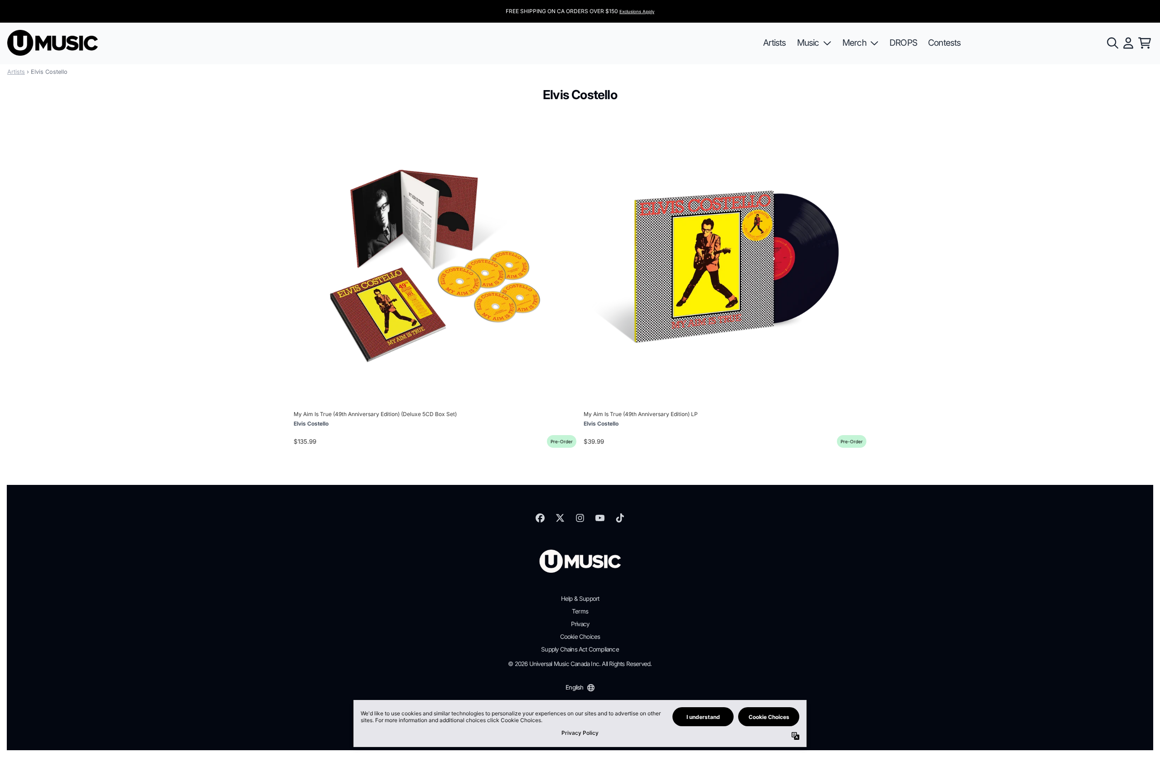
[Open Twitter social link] (560, 518)
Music (808, 42)
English (574, 687)
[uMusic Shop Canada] (52, 43)
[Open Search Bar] (1112, 43)
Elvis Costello (311, 423)
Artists (16, 71)
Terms (580, 611)
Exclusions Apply (636, 11)
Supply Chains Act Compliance (580, 649)
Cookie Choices (580, 636)
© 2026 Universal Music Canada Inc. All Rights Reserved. (580, 663)
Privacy (580, 624)
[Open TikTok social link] (620, 518)
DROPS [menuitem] (903, 42)
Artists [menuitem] (774, 42)
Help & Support (580, 598)
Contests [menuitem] (944, 42)
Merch (854, 42)
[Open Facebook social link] (540, 518)
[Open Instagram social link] (580, 518)
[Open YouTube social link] (600, 518)
